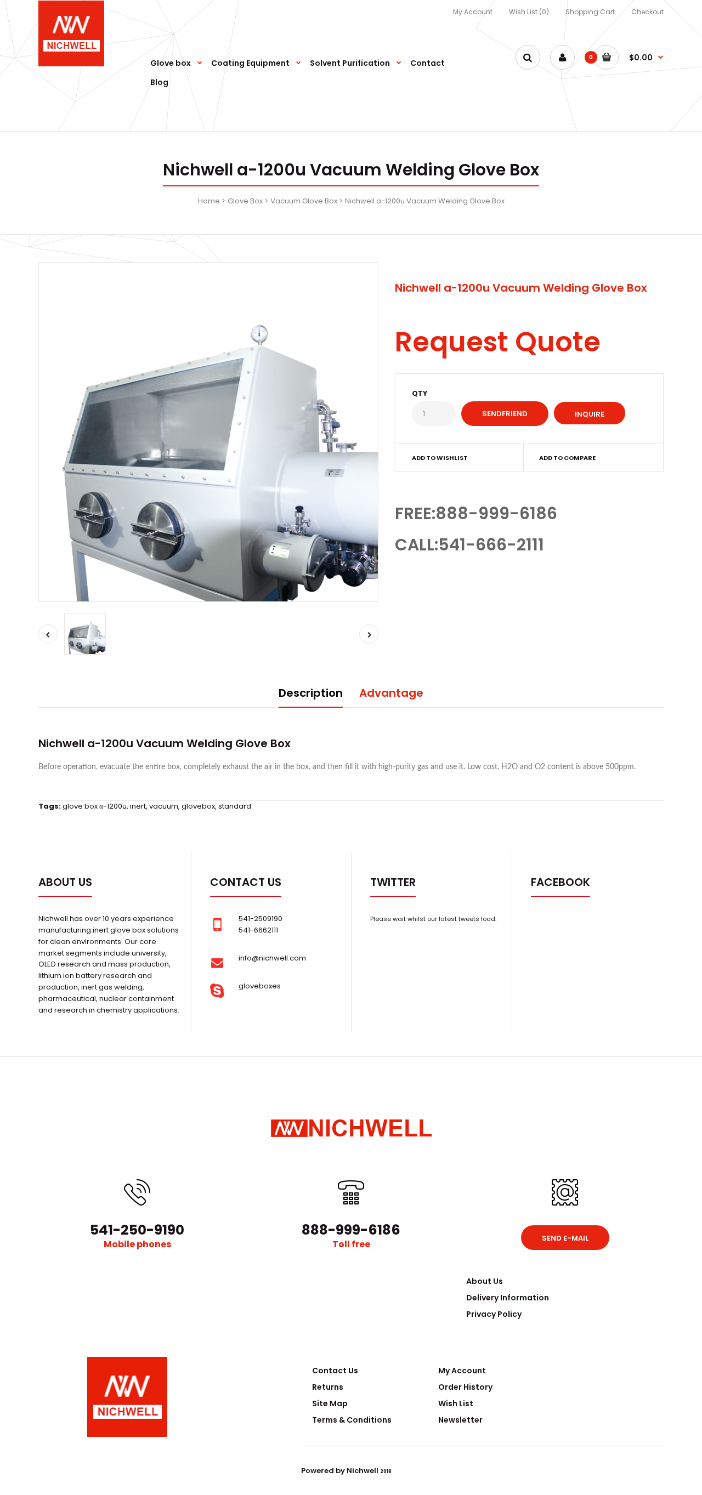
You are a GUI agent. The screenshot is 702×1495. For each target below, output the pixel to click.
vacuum (163, 806)
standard (234, 806)
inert (138, 806)
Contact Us (335, 1370)
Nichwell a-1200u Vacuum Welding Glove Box (425, 201)
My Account (472, 11)
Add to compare (567, 457)
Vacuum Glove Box (303, 201)
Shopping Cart (590, 11)
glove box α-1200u (95, 806)
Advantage (391, 693)
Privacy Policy (494, 1314)
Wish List (455, 1403)
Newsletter (460, 1419)
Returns (327, 1387)
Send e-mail (565, 1238)
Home (209, 201)
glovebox (198, 806)
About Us (484, 1281)
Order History (465, 1387)
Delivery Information (507, 1297)
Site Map (330, 1403)
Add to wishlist (440, 457)
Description (311, 693)
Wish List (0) (529, 11)
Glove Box (245, 201)
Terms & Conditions (352, 1419)
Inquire (589, 414)
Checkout (647, 11)
